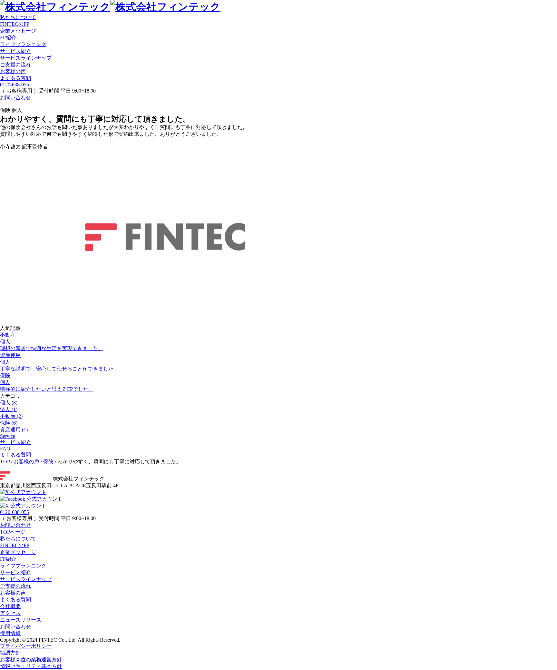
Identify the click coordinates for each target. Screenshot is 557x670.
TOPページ (12, 532)
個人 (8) (8, 402)
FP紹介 (8, 559)
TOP (5, 461)
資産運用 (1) (14, 429)
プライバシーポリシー (26, 646)
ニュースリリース (20, 620)
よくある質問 (15, 78)
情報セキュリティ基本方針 (31, 666)
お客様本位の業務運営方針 (31, 659)
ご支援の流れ (15, 64)
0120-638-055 (14, 84)
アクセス (10, 613)
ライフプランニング (23, 44)
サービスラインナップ (26, 58)
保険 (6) (8, 423)
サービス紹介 (15, 51)
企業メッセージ (18, 552)
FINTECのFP (14, 545)
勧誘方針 (10, 652)
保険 (48, 461)
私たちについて (18, 17)
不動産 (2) (11, 416)
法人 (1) (8, 409)
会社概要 (10, 606)
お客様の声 (13, 71)
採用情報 (10, 633)
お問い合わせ (15, 97)
